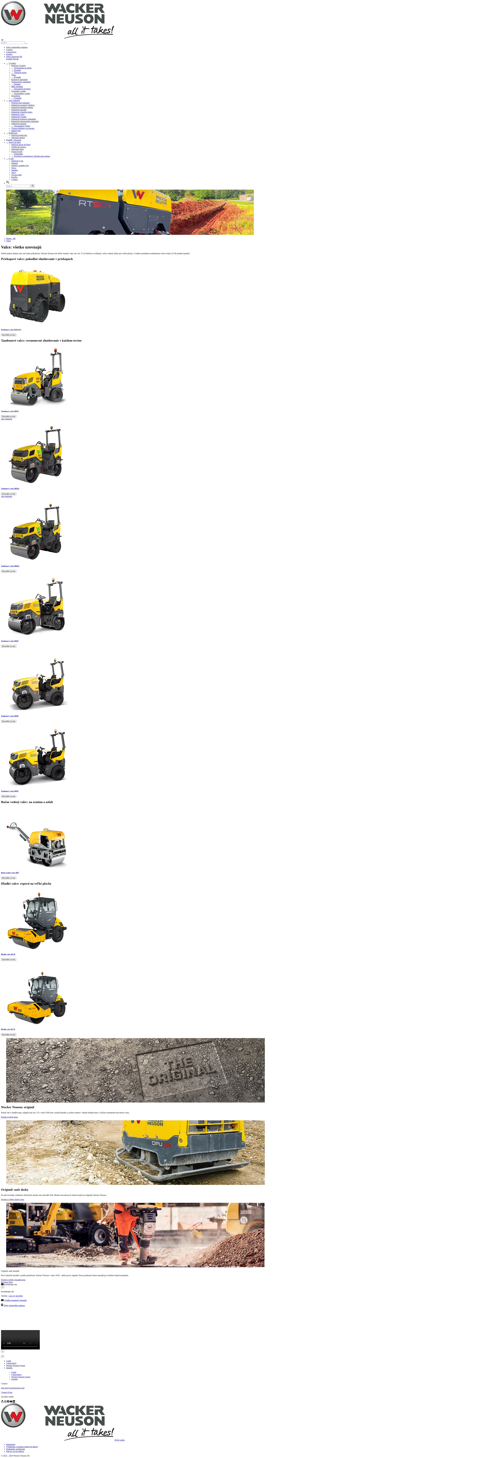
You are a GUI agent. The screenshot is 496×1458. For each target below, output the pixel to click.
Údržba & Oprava (18, 147)
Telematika (18, 154)
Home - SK (11, 238)
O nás (11, 158)
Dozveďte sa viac (8, 335)
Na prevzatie (16, 175)
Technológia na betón (23, 68)
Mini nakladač (17, 86)
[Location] (2, 1402)
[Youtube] (11, 1402)
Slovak (16, 59)
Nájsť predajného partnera (17, 47)
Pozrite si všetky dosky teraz (12, 1199)
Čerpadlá (17, 98)
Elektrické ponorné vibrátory (23, 105)
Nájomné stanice (18, 138)
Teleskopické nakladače (21, 82)
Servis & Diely (15, 142)
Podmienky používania (15, 1449)
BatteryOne (16, 131)
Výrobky (12, 63)
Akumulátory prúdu (22, 93)
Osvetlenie (15, 96)
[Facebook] (8, 1402)
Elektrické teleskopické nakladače (25, 121)
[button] (14, 57)
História (14, 163)
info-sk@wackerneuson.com (12, 1388)
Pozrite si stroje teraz (9, 1117)
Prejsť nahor (120, 1440)
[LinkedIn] (14, 1402)
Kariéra (9, 54)
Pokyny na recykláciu (15, 1451)
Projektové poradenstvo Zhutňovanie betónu (32, 156)
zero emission (14, 100)
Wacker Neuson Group (15, 1365)
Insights (14, 170)
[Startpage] (57, 38)
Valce (13, 75)
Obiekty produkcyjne (20, 165)
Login (8, 1361)
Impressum (10, 1444)
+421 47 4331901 (15, 1296)
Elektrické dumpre (18, 124)
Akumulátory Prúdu (22, 126)
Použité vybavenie (13, 140)
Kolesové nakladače (19, 79)
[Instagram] (5, 1402)
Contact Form (6, 1392)
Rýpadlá (17, 77)
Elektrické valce (17, 114)
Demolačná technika (22, 89)
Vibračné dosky (20, 73)
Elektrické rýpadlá (18, 117)
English (9, 59)
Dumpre (17, 84)
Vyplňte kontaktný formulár (15, 1300)
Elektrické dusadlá (18, 110)
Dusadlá (17, 70)
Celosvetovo (11, 52)
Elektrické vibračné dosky (22, 112)
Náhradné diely (17, 149)
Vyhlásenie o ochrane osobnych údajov (22, 1447)
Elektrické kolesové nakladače (23, 119)
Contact (9, 50)
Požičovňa (13, 133)
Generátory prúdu (18, 91)
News (13, 168)
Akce (13, 172)
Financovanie (16, 152)
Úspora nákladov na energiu (22, 128)
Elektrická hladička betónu (22, 107)
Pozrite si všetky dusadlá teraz (13, 1280)
